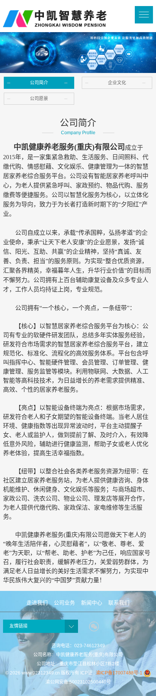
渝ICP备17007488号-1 (119, 673)
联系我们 (118, 603)
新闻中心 (91, 603)
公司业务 (64, 603)
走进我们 (37, 603)
